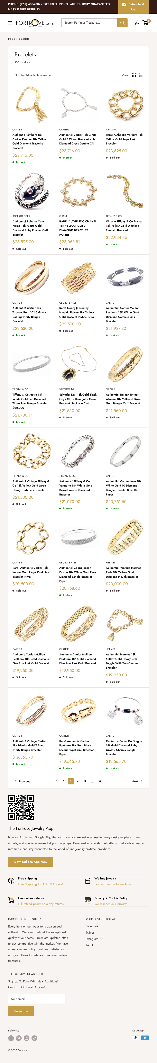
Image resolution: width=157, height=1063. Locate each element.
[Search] (122, 22)
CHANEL (64, 216)
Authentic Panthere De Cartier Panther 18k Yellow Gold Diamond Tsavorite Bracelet (29, 141)
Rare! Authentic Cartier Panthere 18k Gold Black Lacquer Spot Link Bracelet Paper (76, 747)
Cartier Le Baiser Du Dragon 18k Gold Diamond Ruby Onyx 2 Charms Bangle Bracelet (124, 747)
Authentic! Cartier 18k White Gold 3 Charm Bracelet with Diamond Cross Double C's (77, 139)
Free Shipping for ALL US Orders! (40, 884)
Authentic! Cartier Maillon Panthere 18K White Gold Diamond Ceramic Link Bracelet (122, 314)
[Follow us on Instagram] (26, 1038)
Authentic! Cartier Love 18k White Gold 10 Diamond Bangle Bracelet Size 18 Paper (123, 488)
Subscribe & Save (136, 6)
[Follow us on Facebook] (11, 1038)
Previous (24, 781)
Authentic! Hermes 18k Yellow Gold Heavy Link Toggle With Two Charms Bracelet (122, 661)
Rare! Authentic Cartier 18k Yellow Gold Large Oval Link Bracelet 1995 (30, 572)
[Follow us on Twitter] (19, 1038)
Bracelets (24, 39)
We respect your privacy (110, 904)
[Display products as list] (140, 75)
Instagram (92, 939)
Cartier (17, 129)
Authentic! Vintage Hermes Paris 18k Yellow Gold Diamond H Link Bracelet (123, 572)
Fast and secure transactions (112, 884)
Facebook (92, 926)
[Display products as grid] (134, 75)
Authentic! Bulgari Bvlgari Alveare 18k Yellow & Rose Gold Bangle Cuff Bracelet (123, 399)
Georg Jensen (68, 303)
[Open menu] (10, 22)
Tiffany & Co (20, 476)
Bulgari (111, 389)
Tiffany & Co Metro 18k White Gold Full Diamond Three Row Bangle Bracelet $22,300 (29, 401)
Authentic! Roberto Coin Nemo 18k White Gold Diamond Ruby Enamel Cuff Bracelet (30, 228)
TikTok (90, 945)
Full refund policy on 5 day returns (41, 904)
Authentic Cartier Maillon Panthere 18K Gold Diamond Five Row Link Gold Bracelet (30, 658)
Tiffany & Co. (114, 216)
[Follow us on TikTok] (34, 1038)
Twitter (90, 932)
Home (11, 39)
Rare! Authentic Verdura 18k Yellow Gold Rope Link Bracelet (124, 139)
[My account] (137, 23)
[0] (145, 22)
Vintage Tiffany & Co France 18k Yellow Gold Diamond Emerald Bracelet (124, 225)
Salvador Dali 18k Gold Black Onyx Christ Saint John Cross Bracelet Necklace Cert (77, 399)
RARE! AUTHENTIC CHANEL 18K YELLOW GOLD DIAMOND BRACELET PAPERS (78, 228)
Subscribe (21, 1011)
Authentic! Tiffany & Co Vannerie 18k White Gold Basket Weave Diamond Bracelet (75, 488)
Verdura (111, 129)
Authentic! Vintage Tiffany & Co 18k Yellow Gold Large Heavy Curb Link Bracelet (30, 485)
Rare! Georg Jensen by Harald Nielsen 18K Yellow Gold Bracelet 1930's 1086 (76, 312)
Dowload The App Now (30, 862)
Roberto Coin (21, 216)
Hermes (111, 562)
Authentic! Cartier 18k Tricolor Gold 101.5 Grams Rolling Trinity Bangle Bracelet (29, 314)
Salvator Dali (67, 389)
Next (135, 781)
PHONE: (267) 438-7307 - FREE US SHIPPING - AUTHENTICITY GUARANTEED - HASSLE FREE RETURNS (59, 6)
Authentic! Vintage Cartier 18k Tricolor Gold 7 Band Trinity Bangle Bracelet (29, 745)
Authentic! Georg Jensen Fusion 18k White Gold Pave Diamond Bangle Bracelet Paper (77, 574)
